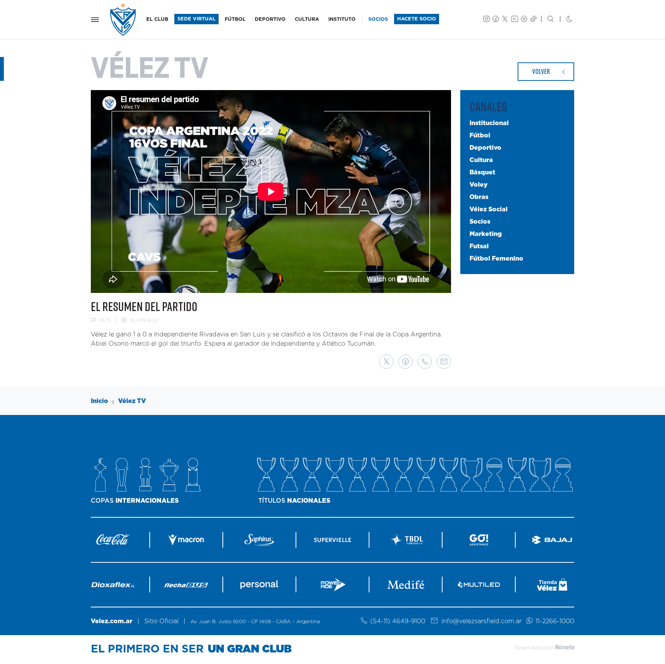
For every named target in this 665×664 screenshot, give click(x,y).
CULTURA (307, 19)
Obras (479, 197)
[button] (386, 362)
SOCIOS (378, 19)
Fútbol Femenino (496, 259)
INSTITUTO (342, 19)
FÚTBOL (235, 19)
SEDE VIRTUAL (196, 19)
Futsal (479, 246)
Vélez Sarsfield (123, 19)
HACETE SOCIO (416, 19)
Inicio (99, 401)
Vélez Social (489, 209)
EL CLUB (157, 19)
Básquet (482, 172)
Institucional (489, 123)
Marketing (486, 234)
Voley (479, 185)
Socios (480, 222)
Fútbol (480, 135)
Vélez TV (132, 401)
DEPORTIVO (270, 19)
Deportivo (485, 148)
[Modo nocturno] (563, 19)
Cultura (481, 160)
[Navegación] (95, 19)
